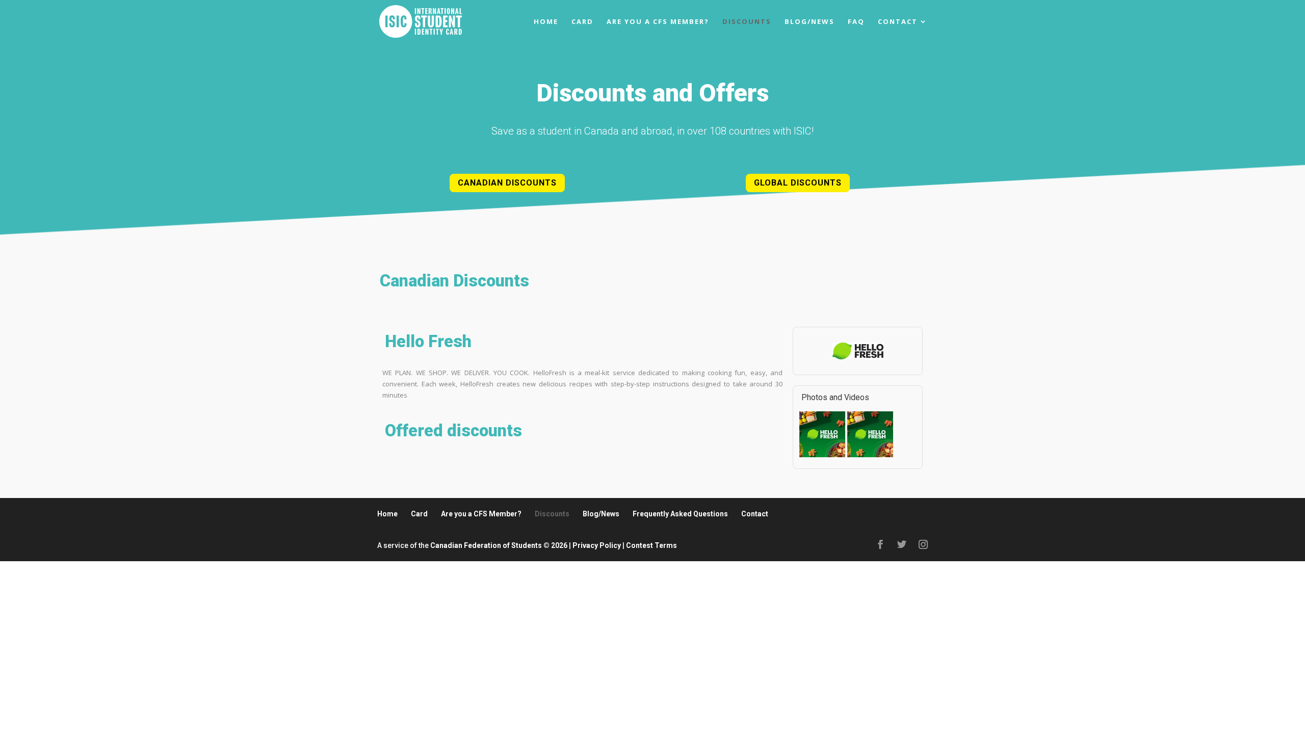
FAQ (856, 22)
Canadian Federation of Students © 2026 (498, 545)
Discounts (746, 22)
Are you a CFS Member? (658, 22)
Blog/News (809, 22)
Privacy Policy (596, 545)
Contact (898, 22)
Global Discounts (798, 183)
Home (546, 22)
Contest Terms (651, 545)
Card (582, 22)
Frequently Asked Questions (680, 514)
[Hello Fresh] (822, 455)
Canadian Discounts (507, 183)
